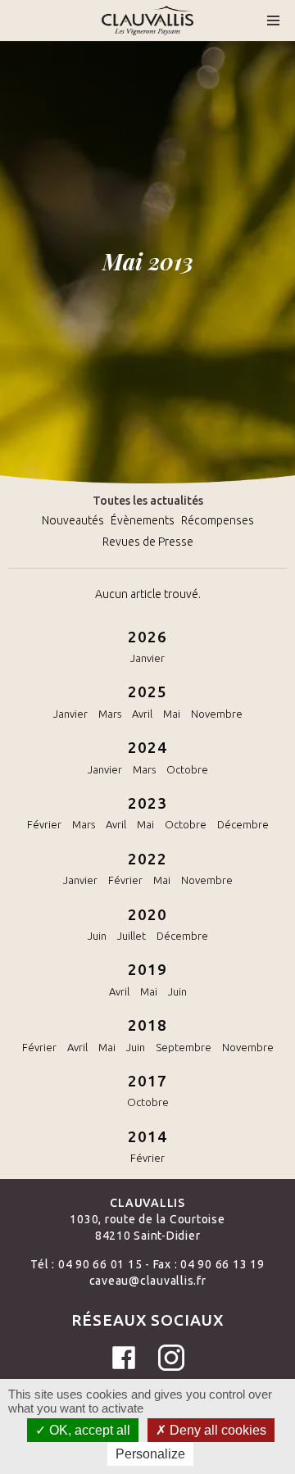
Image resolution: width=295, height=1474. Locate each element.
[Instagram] (171, 1357)
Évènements (143, 520)
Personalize (150, 1454)
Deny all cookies (216, 1430)
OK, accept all (88, 1430)
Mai (171, 713)
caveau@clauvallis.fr (147, 1280)
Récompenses (217, 520)
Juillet (131, 935)
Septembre (183, 1047)
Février (44, 824)
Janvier (147, 658)
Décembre (243, 824)
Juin (97, 935)
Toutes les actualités (148, 500)
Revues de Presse (147, 541)
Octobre (187, 769)
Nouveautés (73, 520)
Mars (109, 713)
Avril (142, 713)
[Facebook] (123, 1357)
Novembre (217, 713)
